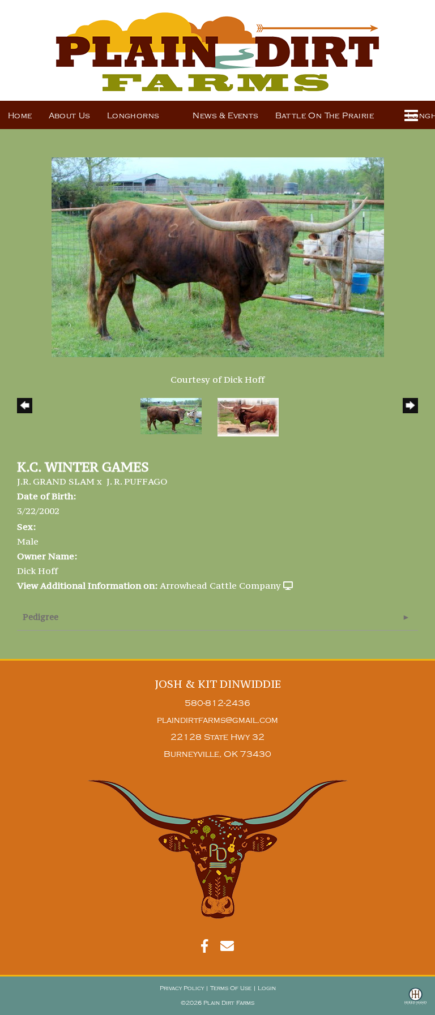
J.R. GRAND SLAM (56, 481)
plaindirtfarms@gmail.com (217, 720)
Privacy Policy (182, 988)
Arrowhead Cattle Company (220, 585)
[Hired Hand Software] (415, 1001)
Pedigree (40, 616)
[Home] (217, 849)
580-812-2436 (217, 703)
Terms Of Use (230, 988)
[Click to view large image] (218, 256)
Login (267, 988)
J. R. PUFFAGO (137, 481)
